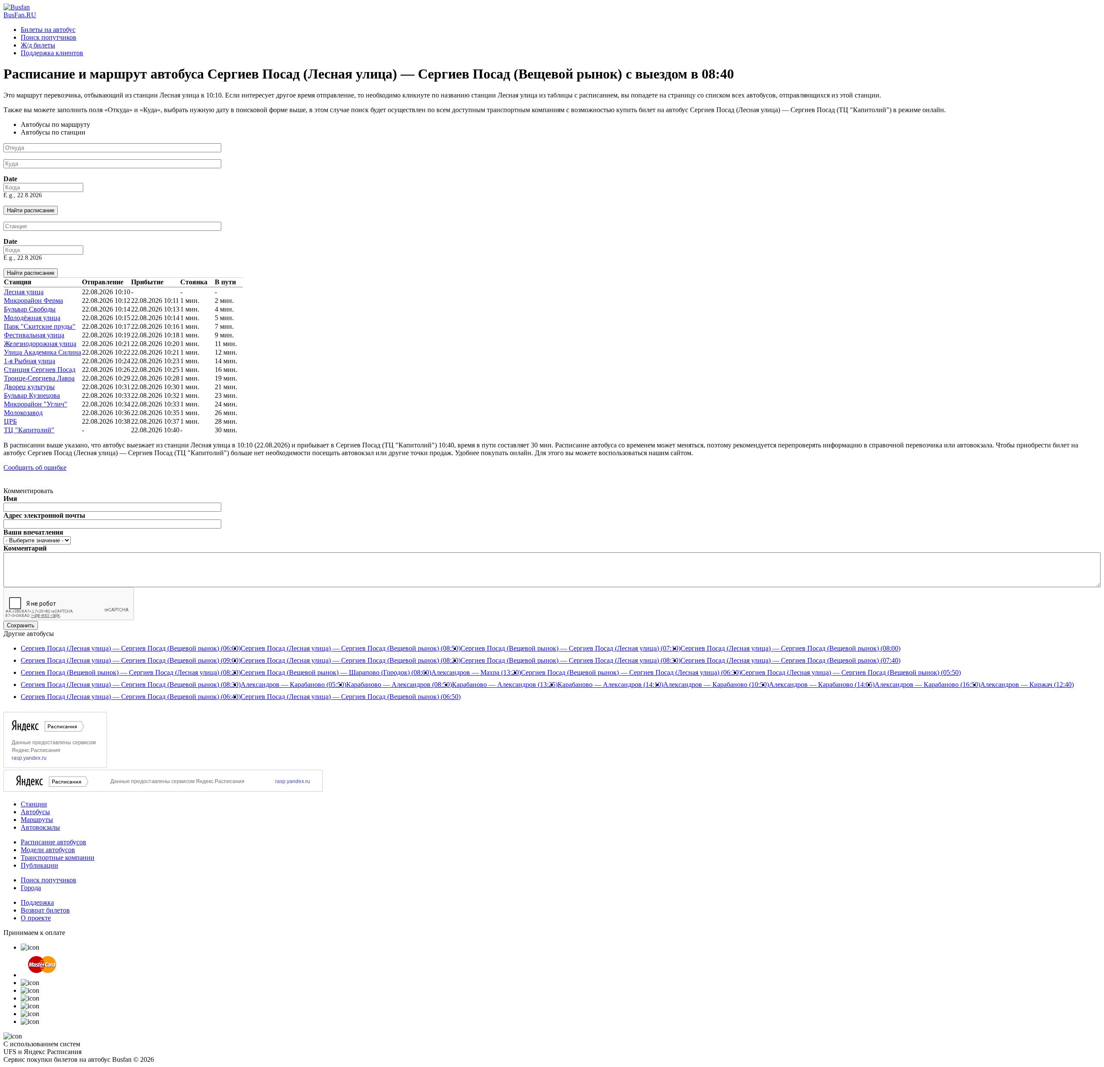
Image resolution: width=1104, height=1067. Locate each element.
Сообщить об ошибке (34, 467)
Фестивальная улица (34, 335)
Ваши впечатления (33, 532)
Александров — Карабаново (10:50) (716, 684)
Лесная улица (24, 292)
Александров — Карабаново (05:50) (293, 684)
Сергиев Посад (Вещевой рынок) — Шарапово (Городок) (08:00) (336, 672)
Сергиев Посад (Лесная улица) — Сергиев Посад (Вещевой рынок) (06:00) (131, 648)
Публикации (39, 865)
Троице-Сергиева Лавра (39, 378)
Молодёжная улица (32, 317)
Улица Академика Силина (42, 352)
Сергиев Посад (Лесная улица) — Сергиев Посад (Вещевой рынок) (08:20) (351, 660)
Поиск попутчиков (48, 37)
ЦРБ (10, 421)
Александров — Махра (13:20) (476, 672)
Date (10, 179)
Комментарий (25, 548)
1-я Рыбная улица (29, 361)
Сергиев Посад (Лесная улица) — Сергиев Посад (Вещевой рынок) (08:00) (790, 648)
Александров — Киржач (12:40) (1027, 684)
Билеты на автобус (48, 29)
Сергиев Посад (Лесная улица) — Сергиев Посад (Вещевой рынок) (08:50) (351, 648)
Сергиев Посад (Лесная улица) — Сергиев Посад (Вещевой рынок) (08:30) (131, 684)
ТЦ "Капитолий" (29, 430)
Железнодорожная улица (40, 343)
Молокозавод (23, 412)
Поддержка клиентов (52, 53)
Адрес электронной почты (44, 515)
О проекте (36, 918)
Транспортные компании (57, 857)
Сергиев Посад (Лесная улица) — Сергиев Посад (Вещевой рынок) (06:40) (131, 696)
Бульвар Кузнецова (32, 395)
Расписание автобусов (53, 842)
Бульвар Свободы (30, 309)
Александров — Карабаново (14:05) (822, 684)
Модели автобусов (48, 849)
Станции (34, 804)
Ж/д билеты (38, 45)
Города (31, 887)
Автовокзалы (40, 827)
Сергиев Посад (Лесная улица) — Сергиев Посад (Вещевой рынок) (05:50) (851, 672)
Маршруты (37, 819)
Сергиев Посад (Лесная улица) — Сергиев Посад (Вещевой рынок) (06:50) (351, 696)
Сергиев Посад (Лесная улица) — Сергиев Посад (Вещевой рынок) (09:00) (131, 660)
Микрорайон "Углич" (35, 404)
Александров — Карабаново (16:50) (927, 684)
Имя (10, 498)
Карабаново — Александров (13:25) (505, 684)
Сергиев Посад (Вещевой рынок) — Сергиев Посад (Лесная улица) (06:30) (631, 672)
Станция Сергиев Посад (39, 369)
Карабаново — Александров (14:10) (610, 684)
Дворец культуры (29, 386)
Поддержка (37, 902)
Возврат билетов (45, 910)
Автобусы (35, 811)
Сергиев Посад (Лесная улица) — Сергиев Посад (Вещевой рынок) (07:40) (790, 660)
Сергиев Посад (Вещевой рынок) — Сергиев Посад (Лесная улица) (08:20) (131, 672)
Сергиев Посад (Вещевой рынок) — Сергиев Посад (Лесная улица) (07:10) (571, 648)
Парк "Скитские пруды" (39, 326)
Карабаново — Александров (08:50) (399, 684)
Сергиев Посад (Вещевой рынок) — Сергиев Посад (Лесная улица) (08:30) (571, 660)
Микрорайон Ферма (33, 300)
